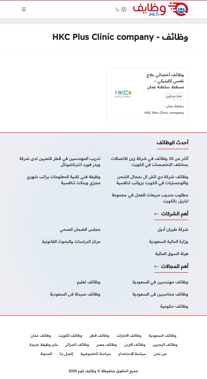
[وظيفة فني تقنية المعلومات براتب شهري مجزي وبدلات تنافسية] (59, 180)
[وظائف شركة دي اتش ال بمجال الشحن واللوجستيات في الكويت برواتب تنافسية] (147, 180)
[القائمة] (24, 9)
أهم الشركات (174, 213)
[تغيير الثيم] (121, 9)
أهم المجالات (174, 266)
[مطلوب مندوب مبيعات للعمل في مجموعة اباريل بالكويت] (147, 198)
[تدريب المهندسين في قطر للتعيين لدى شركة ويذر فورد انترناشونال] (59, 161)
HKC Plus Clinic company (164, 113)
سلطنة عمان (175, 106)
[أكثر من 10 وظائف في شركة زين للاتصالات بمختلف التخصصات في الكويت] (147, 161)
